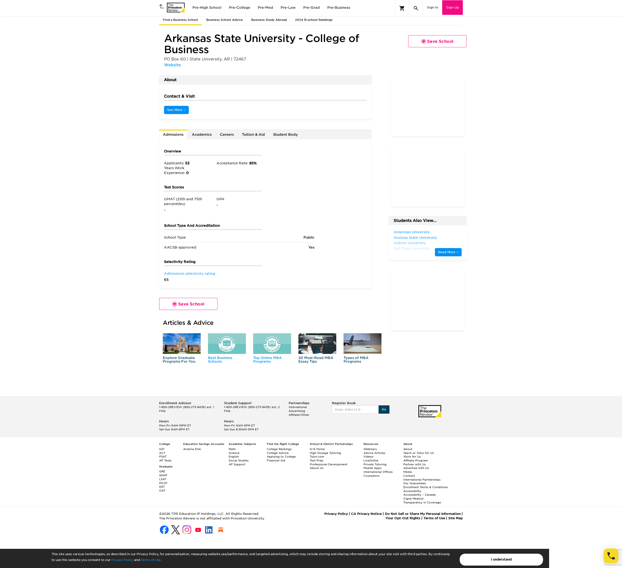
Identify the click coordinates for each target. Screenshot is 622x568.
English (234, 456)
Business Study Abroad (269, 20)
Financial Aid (276, 460)
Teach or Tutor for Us (418, 453)
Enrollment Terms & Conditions (425, 487)
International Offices (378, 472)
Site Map (455, 518)
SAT (161, 449)
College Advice (278, 453)
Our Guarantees (414, 483)
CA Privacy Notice (366, 514)
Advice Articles (374, 453)
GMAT (163, 475)
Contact (409, 475)
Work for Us (412, 456)
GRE (162, 471)
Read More (447, 252)
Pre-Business (338, 7)
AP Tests (165, 460)
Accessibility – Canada (419, 494)
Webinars (370, 449)
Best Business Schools (220, 359)
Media (407, 472)
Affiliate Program (415, 460)
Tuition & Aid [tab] (253, 134)
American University (412, 232)
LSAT (162, 479)
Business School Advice (224, 20)
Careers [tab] (227, 134)
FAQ (162, 411)
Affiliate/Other (299, 415)
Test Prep (316, 460)
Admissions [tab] (173, 134)
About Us (316, 468)
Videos (368, 456)
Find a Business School (180, 20)
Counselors (371, 475)
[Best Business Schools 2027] (227, 343)
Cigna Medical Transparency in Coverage (422, 500)
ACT (162, 453)
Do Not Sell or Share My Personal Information (423, 514)
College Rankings (279, 449)
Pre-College (239, 7)
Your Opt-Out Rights (403, 518)
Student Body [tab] (285, 134)
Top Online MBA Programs (267, 359)
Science (234, 453)
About (407, 449)
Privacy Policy (122, 560)
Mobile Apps (372, 468)
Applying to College (281, 456)
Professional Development (328, 464)
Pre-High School (206, 7)
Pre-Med (265, 7)
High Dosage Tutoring (325, 453)
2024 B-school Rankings (313, 20)
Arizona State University (415, 238)
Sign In (432, 7)
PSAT (162, 456)
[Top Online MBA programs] (272, 343)
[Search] (416, 8)
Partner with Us (414, 464)
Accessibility (412, 491)
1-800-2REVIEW (186, 407)
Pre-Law (288, 7)
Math (232, 449)
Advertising (297, 411)
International (298, 407)
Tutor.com (317, 456)
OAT (162, 490)
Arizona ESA (192, 449)
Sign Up (452, 7)
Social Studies (239, 460)
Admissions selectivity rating (189, 274)
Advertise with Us (416, 468)
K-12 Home (317, 449)
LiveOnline (370, 460)
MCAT (163, 483)
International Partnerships (422, 479)
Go (384, 409)
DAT (162, 486)
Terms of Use (151, 560)
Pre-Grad (311, 7)
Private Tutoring (375, 464)
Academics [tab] (202, 134)
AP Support (237, 464)
